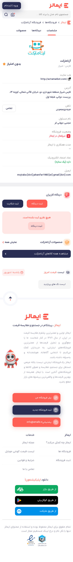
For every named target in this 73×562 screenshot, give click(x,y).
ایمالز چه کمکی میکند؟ (58, 442)
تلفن (68, 106)
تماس (9, 108)
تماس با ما (28, 469)
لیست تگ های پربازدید (55, 284)
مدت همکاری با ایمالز (59, 145)
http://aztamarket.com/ (54, 79)
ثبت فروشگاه (63, 460)
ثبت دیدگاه (37, 203)
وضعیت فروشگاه (61, 132)
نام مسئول (65, 119)
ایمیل (68, 171)
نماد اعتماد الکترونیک (59, 158)
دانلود (36, 480)
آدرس (67, 88)
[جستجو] (6, 14)
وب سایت (65, 75)
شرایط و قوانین (25, 460)
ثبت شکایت (13, 203)
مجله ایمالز (28, 442)
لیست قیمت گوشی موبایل (19, 451)
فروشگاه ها (64, 451)
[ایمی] (11, 359)
